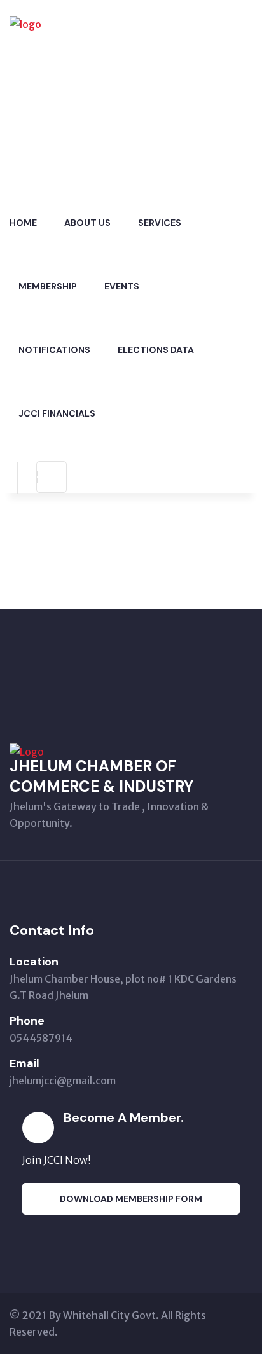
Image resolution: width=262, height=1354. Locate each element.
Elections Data (156, 350)
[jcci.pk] (89, 94)
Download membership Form (131, 1199)
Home (23, 222)
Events (121, 286)
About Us (87, 222)
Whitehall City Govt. (111, 1315)
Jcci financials (56, 413)
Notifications (54, 350)
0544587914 (41, 1038)
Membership (47, 286)
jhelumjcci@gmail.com (63, 1080)
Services (159, 222)
